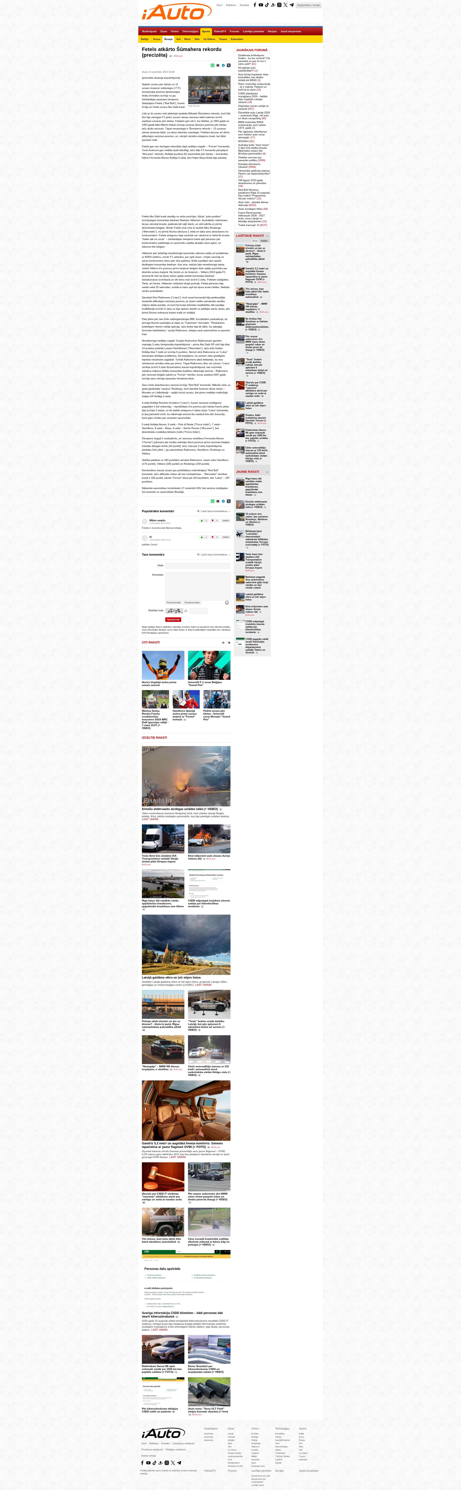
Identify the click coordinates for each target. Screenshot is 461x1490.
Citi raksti (151, 642)
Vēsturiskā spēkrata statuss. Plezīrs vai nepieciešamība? (254, 173)
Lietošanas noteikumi (184, 1443)
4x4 (300, 1443)
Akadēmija (255, 1443)
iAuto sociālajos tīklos (253, 208)
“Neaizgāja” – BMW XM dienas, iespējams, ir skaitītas (161, 1068)
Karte (253, 1463)
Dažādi (278, 1463)
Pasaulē (231, 1437)
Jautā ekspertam (309, 1470)
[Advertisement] (296, 100)
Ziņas (231, 1428)
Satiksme (255, 1447)
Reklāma (231, 5)
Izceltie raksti (154, 737)
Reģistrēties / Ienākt (308, 5)
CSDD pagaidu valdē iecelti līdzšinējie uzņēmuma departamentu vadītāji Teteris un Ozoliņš (256, 646)
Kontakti (244, 5)
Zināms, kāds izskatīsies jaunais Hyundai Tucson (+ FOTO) (255, 419)
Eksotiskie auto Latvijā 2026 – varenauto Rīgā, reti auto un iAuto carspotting (254, 115)
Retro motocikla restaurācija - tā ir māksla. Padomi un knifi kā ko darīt (254, 86)
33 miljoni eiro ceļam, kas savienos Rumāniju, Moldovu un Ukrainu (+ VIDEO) (256, 519)
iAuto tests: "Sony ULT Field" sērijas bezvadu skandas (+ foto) (208, 1410)
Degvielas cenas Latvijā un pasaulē (253, 107)
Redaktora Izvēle (235, 1466)
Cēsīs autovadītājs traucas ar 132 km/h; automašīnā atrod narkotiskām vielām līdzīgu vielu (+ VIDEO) (209, 1070)
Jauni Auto (208, 1437)
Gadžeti (278, 1459)
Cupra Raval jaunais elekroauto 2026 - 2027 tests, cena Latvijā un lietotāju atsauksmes (252, 217)
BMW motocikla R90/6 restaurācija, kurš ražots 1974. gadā (252, 125)
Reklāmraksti (233, 1463)
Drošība (254, 1434)
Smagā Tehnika (234, 1453)
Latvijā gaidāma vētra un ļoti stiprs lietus (171, 977)
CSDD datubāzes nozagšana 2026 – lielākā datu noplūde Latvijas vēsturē (252, 98)
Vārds (160, 565)
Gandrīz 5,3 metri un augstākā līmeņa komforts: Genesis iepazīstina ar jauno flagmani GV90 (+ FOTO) (182, 1145)
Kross (301, 1437)
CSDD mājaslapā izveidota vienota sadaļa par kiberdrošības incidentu (209, 903)
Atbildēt (226, 520)
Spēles (278, 1450)
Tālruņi (278, 1437)
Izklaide (231, 1440)
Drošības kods (156, 610)
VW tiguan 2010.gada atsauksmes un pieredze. (252, 183)
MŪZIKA (246, 141)
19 (144, 1030)
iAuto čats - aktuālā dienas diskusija (253, 204)
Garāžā (254, 1450)
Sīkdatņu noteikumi (175, 1449)
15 (173, 1412)
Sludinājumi (211, 1428)
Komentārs (158, 575)
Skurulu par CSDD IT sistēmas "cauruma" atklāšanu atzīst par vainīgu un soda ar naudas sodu (162, 1196)
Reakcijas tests (258, 1466)
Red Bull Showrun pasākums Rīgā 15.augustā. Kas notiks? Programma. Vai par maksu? (254, 194)
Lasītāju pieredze (261, 1470)
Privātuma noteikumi (152, 1449)
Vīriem (255, 1428)
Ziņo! (219, 5)
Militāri (254, 1456)
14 (179, 1242)
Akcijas (279, 1470)
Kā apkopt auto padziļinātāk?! (248, 69)
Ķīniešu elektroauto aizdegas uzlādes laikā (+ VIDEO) (180, 809)
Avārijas (254, 1437)
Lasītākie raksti (250, 235)
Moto (230, 1443)
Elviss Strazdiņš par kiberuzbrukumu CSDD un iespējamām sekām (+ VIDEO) (206, 1369)
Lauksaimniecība (235, 1456)
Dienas (255, 241)
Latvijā (230, 1434)
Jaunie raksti (247, 472)
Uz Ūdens (232, 1450)
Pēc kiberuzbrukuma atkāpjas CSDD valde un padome (160, 1410)
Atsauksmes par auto (260, 1476)
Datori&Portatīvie (282, 1440)
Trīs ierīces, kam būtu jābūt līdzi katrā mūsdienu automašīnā (161, 1240)
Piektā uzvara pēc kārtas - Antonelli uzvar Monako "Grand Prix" (216, 715)
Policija (254, 1440)
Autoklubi (255, 1459)
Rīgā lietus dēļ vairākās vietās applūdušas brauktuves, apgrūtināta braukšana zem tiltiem (163, 903)
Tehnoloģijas (282, 1428)
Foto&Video (280, 1453)
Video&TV (210, 1470)
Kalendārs (303, 1459)
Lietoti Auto (208, 1434)
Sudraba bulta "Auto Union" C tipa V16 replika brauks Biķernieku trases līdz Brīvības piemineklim (253, 149)
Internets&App (281, 1447)
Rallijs (301, 1434)
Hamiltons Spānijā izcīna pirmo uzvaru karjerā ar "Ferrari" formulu (185, 715)
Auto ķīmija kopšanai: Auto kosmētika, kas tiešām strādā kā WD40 (253, 77)
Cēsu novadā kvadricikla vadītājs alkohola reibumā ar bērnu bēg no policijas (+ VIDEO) (209, 1241)
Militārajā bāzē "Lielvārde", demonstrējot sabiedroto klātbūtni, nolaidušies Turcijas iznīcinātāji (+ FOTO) (256, 539)
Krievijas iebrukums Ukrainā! (249, 165)
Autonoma (208, 1440)
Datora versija (148, 1456)
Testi (230, 1459)
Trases (302, 1456)
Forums (232, 1470)
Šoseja (302, 1440)
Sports (303, 1428)
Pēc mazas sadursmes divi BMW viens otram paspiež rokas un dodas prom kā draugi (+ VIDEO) (207, 1196)
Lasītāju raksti (257, 1485)
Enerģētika (280, 1434)
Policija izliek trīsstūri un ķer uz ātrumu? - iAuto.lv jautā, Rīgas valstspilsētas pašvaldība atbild (161, 1024)
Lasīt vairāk (150, 819)
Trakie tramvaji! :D (252, 225)
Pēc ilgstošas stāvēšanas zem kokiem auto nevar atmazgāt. (252, 134)
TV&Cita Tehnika (282, 1456)
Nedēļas (264, 241)
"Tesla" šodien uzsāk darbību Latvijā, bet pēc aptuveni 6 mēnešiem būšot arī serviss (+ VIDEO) (206, 1025)
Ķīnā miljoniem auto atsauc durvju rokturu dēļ (256, 609)
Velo (229, 1447)
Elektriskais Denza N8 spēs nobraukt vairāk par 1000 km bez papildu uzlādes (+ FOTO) (162, 1369)
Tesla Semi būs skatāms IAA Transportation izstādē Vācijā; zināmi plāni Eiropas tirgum (160, 858)
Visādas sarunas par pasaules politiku (251, 159)
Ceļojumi (255, 1453)
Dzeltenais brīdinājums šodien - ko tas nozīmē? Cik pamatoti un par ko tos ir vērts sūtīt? (254, 59)
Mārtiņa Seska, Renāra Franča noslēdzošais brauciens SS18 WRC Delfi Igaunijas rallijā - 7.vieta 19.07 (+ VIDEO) (155, 719)
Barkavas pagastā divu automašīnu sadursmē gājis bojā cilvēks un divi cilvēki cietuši (256, 582)
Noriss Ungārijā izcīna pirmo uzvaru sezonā (159, 683)
